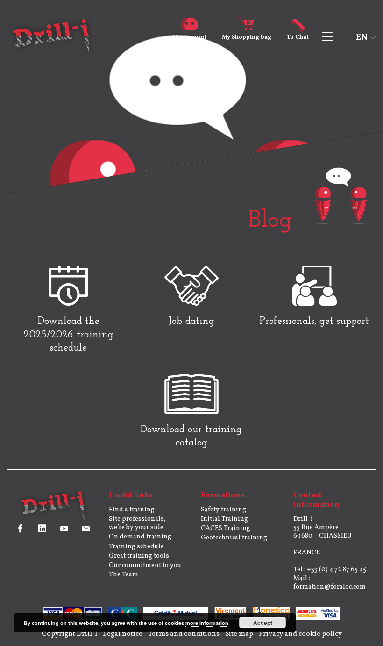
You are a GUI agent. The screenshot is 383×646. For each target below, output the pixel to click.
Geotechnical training (234, 537)
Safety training (223, 509)
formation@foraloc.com (329, 586)
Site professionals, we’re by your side (137, 523)
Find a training (132, 509)
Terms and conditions (184, 634)
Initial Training (224, 519)
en (362, 37)
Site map (239, 634)
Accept (262, 622)
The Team (123, 574)
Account (189, 37)
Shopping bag (246, 37)
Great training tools (139, 556)
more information (206, 622)
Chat (298, 37)
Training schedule (136, 546)
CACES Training (225, 528)
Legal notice (122, 634)
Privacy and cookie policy (300, 634)
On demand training (140, 536)
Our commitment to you (145, 565)
